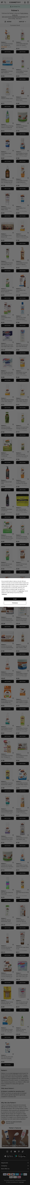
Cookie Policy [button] (21, 591)
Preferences (15, 603)
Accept (15, 599)
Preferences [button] (4, 594)
